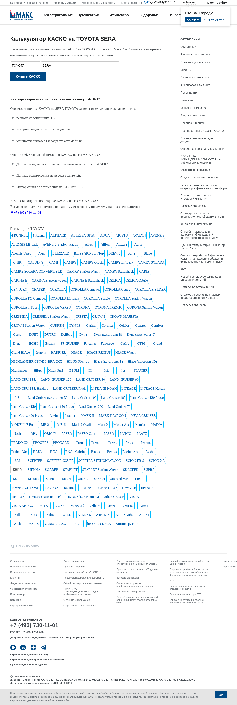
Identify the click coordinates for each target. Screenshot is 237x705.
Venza (111, 505)
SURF (17, 478)
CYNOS (74, 325)
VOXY (60, 505)
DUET (33, 334)
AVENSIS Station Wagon (60, 244)
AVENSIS (157, 235)
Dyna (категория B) (108, 334)
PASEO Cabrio (87, 433)
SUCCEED (130, 469)
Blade (148, 253)
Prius (129, 442)
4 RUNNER (19, 235)
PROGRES (40, 442)
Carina (91, 325)
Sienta (50, 478)
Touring (85, 487)
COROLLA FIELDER (150, 289)
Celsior (124, 325)
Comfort (157, 325)
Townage (146, 487)
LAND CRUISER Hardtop (29, 388)
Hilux (38, 370)
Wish (17, 524)
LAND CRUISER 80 (90, 379)
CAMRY (70, 262)
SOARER (51, 469)
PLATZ (142, 433)
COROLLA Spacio (97, 298)
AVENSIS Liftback (24, 244)
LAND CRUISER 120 (56, 379)
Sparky (83, 478)
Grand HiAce (20, 352)
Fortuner (90, 343)
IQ (90, 370)
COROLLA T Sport (25, 307)
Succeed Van (119, 478)
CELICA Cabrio (136, 280)
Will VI (143, 514)
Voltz (50, 514)
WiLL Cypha (124, 514)
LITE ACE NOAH (104, 388)
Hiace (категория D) (142, 361)
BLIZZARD (60, 253)
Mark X (103, 424)
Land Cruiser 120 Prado (147, 397)
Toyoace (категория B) (45, 496)
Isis (106, 370)
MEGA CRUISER (143, 415)
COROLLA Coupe (117, 289)
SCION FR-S (135, 460)
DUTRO (50, 334)
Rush (149, 451)
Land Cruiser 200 (91, 406)
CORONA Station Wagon (145, 307)
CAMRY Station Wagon (83, 271)
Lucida (70, 415)
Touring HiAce (106, 487)
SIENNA (34, 469)
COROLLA (58, 289)
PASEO (67, 433)
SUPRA (149, 469)
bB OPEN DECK (99, 524)
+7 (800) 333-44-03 (83, 637)
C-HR (17, 262)
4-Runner (39, 235)
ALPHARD (58, 235)
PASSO (109, 433)
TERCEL (139, 478)
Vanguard (77, 505)
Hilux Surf (55, 370)
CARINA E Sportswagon (49, 280)
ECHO (33, 343)
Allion (105, 244)
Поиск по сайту (216, 2)
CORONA (83, 307)
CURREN (57, 325)
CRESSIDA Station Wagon (51, 316)
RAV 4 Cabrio (75, 451)
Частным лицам (65, 2)
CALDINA (35, 262)
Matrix (140, 424)
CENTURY (19, 289)
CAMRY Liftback (120, 262)
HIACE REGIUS (99, 352)
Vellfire (94, 505)
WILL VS (84, 514)
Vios (34, 514)
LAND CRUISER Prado (70, 388)
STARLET (70, 469)
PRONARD (61, 442)
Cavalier (107, 325)
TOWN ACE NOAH (25, 487)
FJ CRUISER (70, 343)
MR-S (61, 424)
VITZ (44, 505)
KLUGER (140, 370)
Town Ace (129, 487)
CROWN (98, 316)
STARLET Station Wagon (100, 469)
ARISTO (122, 235)
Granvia (40, 352)
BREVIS (114, 253)
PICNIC (125, 433)
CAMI (53, 262)
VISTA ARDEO (22, 505)
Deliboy (66, 334)
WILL (66, 514)
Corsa (17, 334)
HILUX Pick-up (78, 361)
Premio (96, 442)
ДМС (147, 2)
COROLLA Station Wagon (133, 298)
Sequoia (33, 478)
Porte (80, 442)
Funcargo (107, 343)
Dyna (83, 334)
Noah (17, 433)
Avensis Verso (21, 253)
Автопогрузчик (127, 524)
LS (17, 397)
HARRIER (58, 352)
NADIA (156, 424)
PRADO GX (19, 442)
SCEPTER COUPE (60, 460)
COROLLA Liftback (64, 298)
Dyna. (17, 343)
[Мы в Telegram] (43, 647)
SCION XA (157, 460)
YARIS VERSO (55, 524)
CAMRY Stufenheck (119, 271)
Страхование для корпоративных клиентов (37, 659)
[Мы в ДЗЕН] (33, 647)
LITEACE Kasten (152, 388)
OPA (34, 433)
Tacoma (68, 487)
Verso (144, 505)
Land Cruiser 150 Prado (57, 406)
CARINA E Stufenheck (87, 280)
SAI (17, 460)
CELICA (114, 280)
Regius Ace (130, 451)
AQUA (105, 235)
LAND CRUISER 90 (124, 379)
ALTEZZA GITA (82, 235)
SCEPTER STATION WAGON (99, 460)
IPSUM (74, 370)
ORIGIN (50, 433)
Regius (112, 451)
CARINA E (19, 280)
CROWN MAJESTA (124, 316)
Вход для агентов (132, 2)
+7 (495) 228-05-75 (33, 632)
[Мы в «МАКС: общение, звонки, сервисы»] (13, 647)
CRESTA (81, 316)
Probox (146, 442)
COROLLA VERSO (57, 307)
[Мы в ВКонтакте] (23, 647)
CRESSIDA (19, 316)
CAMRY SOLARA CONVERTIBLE (36, 271)
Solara (66, 478)
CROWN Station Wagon (28, 325)
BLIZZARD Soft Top (89, 253)
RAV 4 (54, 451)
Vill (17, 514)
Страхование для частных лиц (29, 654)
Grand (157, 343)
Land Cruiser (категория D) (47, 397)
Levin (54, 415)
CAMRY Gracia (92, 262)
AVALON (139, 235)
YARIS (34, 524)
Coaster (140, 325)
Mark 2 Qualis (82, 424)
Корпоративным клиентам (98, 2)
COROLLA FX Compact (28, 298)
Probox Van (19, 451)
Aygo (41, 253)
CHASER (38, 289)
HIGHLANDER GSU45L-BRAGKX (36, 361)
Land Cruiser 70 (119, 406)
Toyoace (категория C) (82, 496)
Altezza (121, 244)
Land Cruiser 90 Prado (27, 415)
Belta (131, 253)
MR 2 (45, 424)
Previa (112, 442)
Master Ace (121, 424)
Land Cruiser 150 (23, 406)
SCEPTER (35, 460)
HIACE (76, 352)
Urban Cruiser (114, 496)
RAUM (38, 451)
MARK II (87, 415)
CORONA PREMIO (108, 307)
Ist (123, 370)
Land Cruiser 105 (113, 397)
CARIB (144, 271)
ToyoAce (17, 496)
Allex (89, 244)
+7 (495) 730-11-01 (165, 2)
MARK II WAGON (112, 415)
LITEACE (128, 388)
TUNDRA (51, 487)
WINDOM (103, 514)
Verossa (127, 505)
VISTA (134, 496)
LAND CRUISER (23, 379)
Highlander (19, 370)
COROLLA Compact (85, 289)
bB (77, 524)
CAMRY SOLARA (151, 262)
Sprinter (99, 478)
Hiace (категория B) (108, 361)
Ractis (95, 451)
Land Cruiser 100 (84, 397)
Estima (50, 343)
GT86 (141, 343)
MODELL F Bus (22, 424)
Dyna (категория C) (141, 334)
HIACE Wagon (125, 352)
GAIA (124, 343)
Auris (138, 244)
